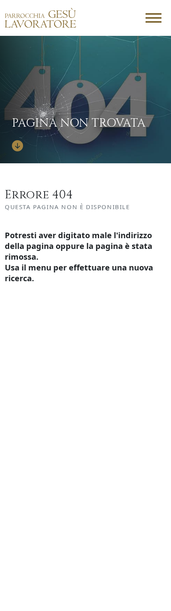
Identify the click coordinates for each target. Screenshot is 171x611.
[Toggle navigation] (153, 18)
